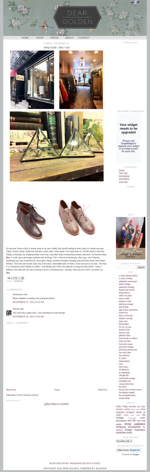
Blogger (136, 454)
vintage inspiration (135, 430)
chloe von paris (125, 295)
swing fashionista (126, 384)
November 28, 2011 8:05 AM (28, 316)
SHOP (39, 37)
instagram (130, 412)
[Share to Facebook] (22, 278)
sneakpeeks (134, 427)
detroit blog (123, 307)
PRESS (54, 37)
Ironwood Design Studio (85, 463)
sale (138, 421)
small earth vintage (127, 378)
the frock (122, 387)
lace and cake (125, 352)
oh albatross (124, 370)
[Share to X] (19, 278)
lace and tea (124, 355)
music (126, 415)
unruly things (124, 398)
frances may (124, 333)
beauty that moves (127, 290)
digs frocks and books (128, 310)
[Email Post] (8, 278)
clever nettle (124, 298)
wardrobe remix (124, 432)
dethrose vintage (126, 304)
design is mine (125, 301)
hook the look (124, 341)
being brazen (124, 293)
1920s (118, 406)
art (139, 406)
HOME (25, 37)
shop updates (134, 424)
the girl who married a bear (130, 390)
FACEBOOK (124, 176)
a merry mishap (125, 278)
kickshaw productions (128, 350)
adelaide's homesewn (128, 281)
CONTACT (84, 37)
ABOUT (69, 37)
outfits (142, 418)
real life (131, 420)
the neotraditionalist (127, 395)
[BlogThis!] (16, 278)
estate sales (135, 409)
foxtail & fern (124, 330)
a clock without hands (128, 276)
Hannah (16, 309)
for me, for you (125, 327)
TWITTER (123, 173)
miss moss (123, 367)
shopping (18, 281)
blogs (143, 406)
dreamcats (123, 313)
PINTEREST (124, 179)
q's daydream (124, 372)
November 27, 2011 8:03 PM (28, 302)
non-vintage (132, 418)
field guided (124, 324)
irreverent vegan (126, 344)
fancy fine (123, 321)
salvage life (124, 375)
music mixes (135, 415)
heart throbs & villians (128, 338)
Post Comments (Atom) (28, 395)
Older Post (102, 390)
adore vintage (124, 284)
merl (121, 364)
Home (57, 390)
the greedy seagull (126, 392)
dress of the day (126, 315)
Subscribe (123, 182)
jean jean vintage (126, 347)
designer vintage (123, 409)
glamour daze (124, 335)
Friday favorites (129, 406)
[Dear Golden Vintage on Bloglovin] (128, 451)
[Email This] (12, 278)
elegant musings (126, 318)
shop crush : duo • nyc (57, 47)
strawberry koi (125, 381)
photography (121, 421)
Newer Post (11, 390)
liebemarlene (124, 361)
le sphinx (123, 358)
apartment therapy (126, 287)
